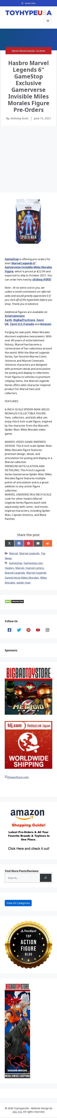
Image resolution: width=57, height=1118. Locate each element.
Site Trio (17, 1111)
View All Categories (18, 903)
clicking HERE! (41, 279)
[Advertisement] (28, 156)
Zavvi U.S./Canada (22, 324)
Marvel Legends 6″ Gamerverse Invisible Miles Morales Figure (28, 267)
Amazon (45, 324)
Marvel (15, 50)
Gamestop (15, 563)
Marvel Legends (27, 50)
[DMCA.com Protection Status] (14, 602)
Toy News (40, 50)
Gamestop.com (33, 563)
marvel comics (35, 568)
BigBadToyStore (24, 320)
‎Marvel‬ (19, 568)
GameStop (12, 259)
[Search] (45, 878)
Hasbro (9, 568)
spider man (23, 582)
